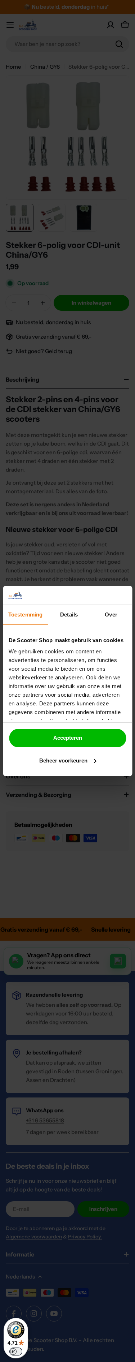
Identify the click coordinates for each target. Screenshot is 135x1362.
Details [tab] (69, 614)
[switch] (15, 1351)
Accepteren (67, 738)
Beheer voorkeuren (63, 760)
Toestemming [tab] (25, 614)
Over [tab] (111, 614)
